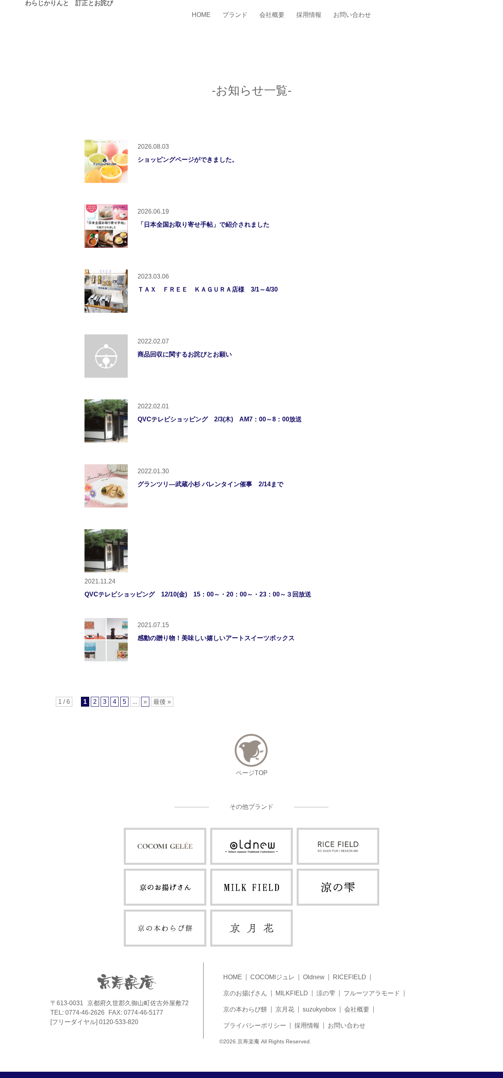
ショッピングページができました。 (188, 159)
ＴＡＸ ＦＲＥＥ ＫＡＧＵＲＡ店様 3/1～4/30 (208, 289)
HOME (201, 15)
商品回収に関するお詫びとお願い (185, 354)
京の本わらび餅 (245, 1009)
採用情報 (308, 15)
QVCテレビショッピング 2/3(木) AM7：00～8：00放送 (220, 419)
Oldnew (314, 977)
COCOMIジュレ (272, 977)
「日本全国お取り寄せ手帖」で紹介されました (204, 224)
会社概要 (272, 15)
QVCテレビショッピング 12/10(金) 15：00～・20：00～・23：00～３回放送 (197, 594)
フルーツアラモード (371, 993)
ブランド (235, 15)
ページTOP (252, 773)
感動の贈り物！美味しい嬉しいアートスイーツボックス (216, 638)
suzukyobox (319, 1009)
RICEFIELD (349, 977)
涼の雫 (325, 993)
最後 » (162, 701)
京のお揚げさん (245, 993)
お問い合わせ (352, 15)
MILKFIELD (291, 993)
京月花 (284, 1009)
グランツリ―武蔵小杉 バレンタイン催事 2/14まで (210, 484)
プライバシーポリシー (254, 1025)
